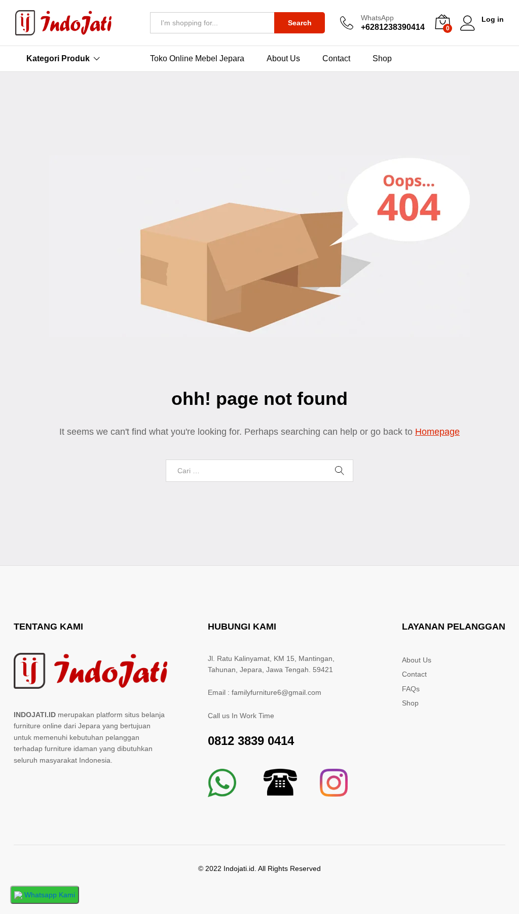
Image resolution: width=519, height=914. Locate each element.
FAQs (411, 689)
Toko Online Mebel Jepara (197, 59)
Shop (382, 59)
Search (300, 23)
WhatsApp (377, 18)
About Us (283, 59)
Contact (336, 59)
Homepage (437, 432)
